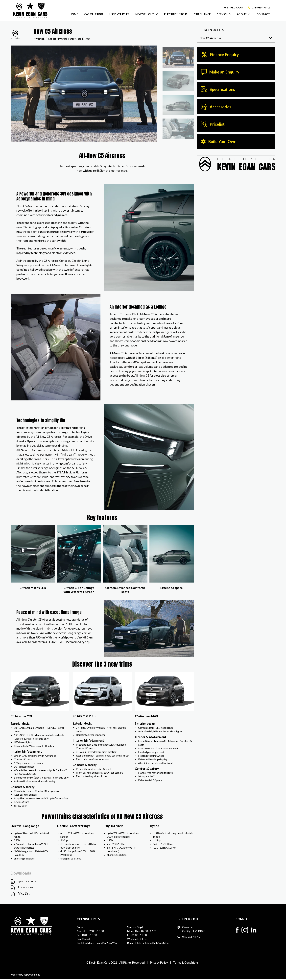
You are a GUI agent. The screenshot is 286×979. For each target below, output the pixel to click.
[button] (22, 94)
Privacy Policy (159, 962)
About (242, 14)
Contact (263, 14)
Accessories (25, 887)
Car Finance (202, 14)
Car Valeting (93, 14)
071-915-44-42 (261, 7)
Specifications (27, 881)
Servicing (224, 14)
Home (74, 14)
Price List (24, 893)
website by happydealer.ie (25, 974)
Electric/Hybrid (175, 14)
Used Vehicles (119, 14)
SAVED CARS (233, 7)
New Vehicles (144, 14)
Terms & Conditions (185, 962)
